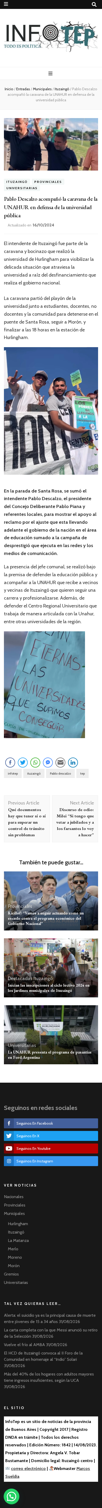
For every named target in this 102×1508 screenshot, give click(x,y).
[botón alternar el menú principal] (51, 73)
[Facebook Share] (10, 763)
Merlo (13, 1248)
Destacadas (20, 978)
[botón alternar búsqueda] (94, 4)
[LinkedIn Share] (73, 763)
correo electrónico (28, 1468)
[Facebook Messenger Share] (48, 763)
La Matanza (18, 1240)
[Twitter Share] (23, 763)
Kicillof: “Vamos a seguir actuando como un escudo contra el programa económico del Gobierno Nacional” (46, 918)
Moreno (15, 1257)
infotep (13, 773)
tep (82, 773)
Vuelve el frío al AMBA (24, 1344)
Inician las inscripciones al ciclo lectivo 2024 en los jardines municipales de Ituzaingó (48, 988)
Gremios (11, 1274)
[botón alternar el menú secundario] (6, 4)
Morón (14, 1265)
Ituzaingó (17, 182)
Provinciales (48, 182)
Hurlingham (18, 1223)
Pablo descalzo (60, 773)
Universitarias (22, 188)
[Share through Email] (60, 763)
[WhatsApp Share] (35, 763)
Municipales (14, 1213)
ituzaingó (34, 773)
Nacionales (14, 1196)
